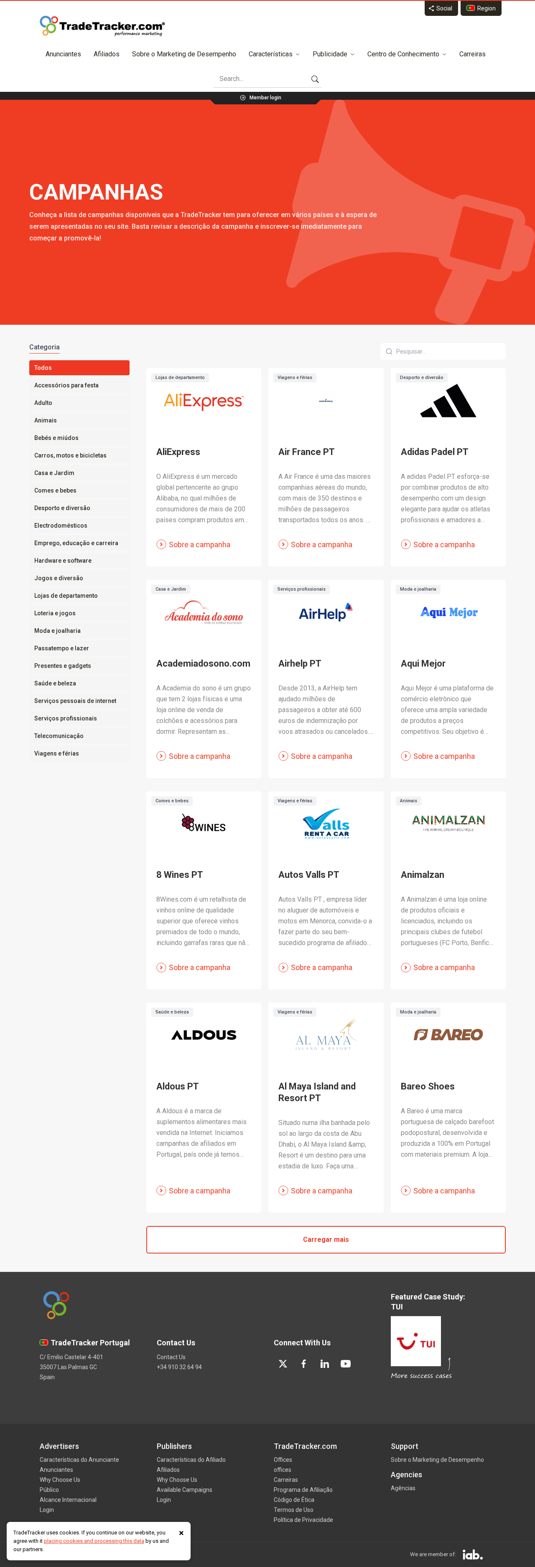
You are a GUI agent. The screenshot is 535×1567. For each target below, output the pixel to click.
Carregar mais (326, 1239)
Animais (45, 420)
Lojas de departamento (66, 595)
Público (49, 1489)
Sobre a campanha (199, 544)
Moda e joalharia (57, 630)
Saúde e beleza (55, 683)
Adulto (43, 402)
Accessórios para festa (66, 385)
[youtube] (346, 1364)
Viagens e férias (56, 753)
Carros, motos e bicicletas (70, 455)
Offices (283, 1459)
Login (47, 1509)
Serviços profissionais (65, 718)
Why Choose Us (60, 1479)
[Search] (315, 79)
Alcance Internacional (68, 1499)
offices (282, 1469)
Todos (43, 367)
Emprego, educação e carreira (76, 543)
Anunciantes (63, 54)
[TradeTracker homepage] (102, 26)
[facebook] (304, 1364)
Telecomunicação (59, 736)
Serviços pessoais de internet (75, 701)
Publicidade (330, 54)
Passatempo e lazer (61, 648)
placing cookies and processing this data (94, 1541)
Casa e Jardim (54, 473)
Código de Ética (294, 1499)
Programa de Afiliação (303, 1489)
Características (271, 54)
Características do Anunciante (79, 1459)
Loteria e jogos (55, 613)
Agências (403, 1488)
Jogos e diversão (58, 578)
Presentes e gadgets (62, 665)
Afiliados (107, 54)
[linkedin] (325, 1364)
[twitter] (283, 1364)
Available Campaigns (184, 1489)
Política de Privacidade (303, 1519)
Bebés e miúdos (56, 438)
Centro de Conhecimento (403, 54)
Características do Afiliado (191, 1459)
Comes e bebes (55, 490)
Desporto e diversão (62, 508)
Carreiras (472, 54)
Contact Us (171, 1357)
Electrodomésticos (60, 525)
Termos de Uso (293, 1509)
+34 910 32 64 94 (179, 1367)
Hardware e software (63, 560)
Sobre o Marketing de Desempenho (184, 54)
